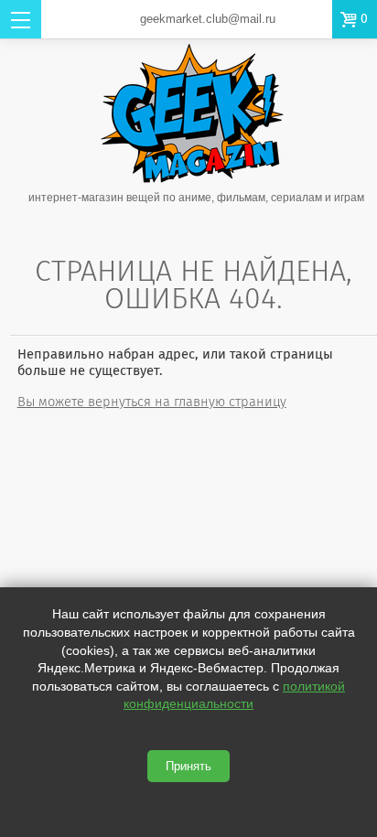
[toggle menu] (20, 19)
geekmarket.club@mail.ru (207, 19)
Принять (188, 766)
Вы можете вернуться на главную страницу (151, 401)
